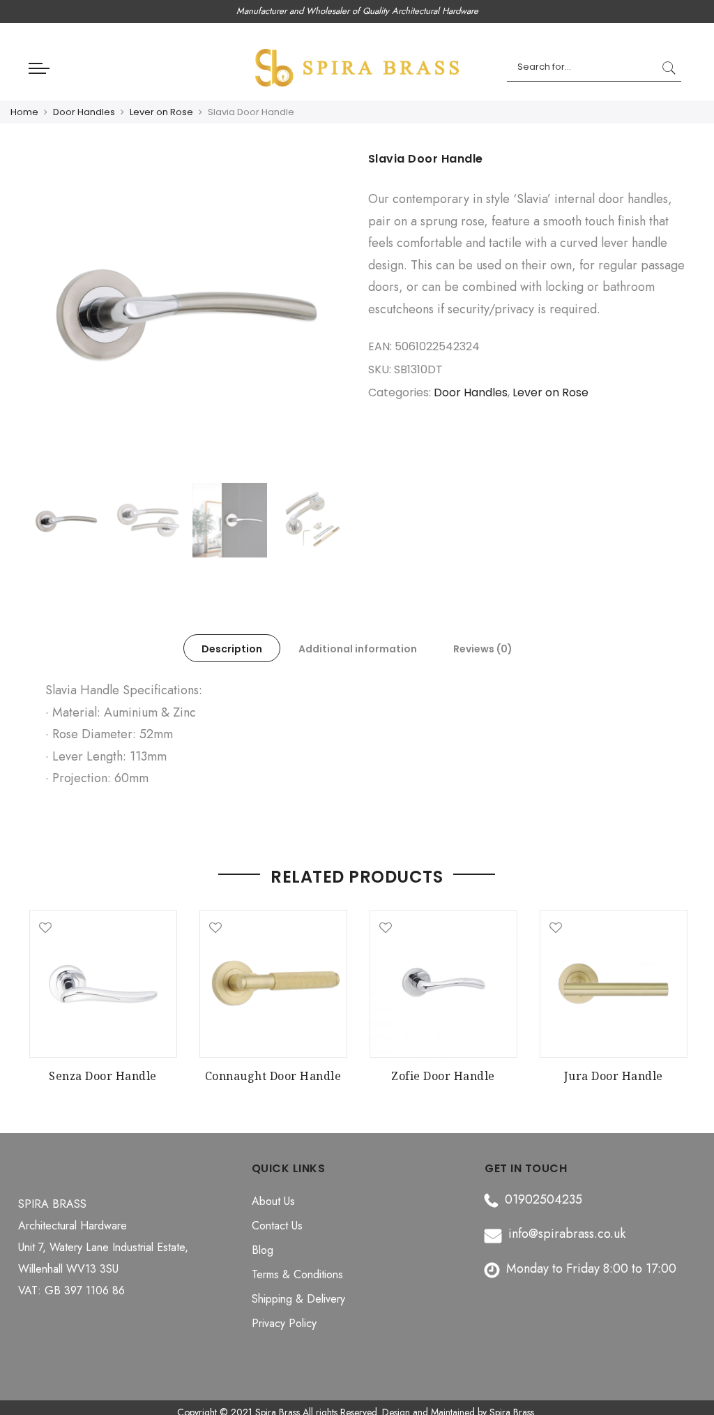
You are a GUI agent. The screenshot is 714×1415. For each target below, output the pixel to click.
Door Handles (84, 112)
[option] (188, 313)
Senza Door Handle (103, 1076)
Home (24, 112)
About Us (273, 1201)
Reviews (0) (482, 649)
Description (232, 649)
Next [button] (322, 314)
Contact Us (277, 1226)
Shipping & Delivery (298, 1299)
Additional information (357, 649)
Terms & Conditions (297, 1274)
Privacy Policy (284, 1323)
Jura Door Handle (613, 1076)
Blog (262, 1250)
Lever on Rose (161, 112)
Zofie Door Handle (443, 1076)
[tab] (231, 648)
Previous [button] (53, 314)
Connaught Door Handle (273, 1076)
